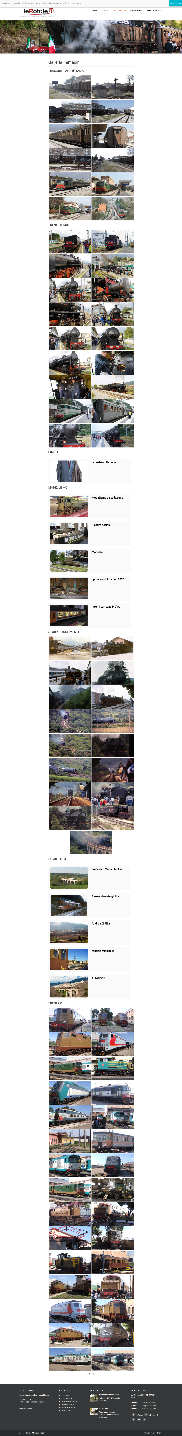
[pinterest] (144, 1419)
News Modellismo (68, 1404)
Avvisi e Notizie (136, 11)
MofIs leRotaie (66, 1410)
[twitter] (133, 1419)
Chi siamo (105, 11)
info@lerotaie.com (149, 1406)
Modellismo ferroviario (69, 1401)
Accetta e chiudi (175, 3)
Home (94, 11)
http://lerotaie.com (149, 1409)
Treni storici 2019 (67, 1398)
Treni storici (66, 1395)
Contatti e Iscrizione (154, 11)
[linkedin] (139, 1419)
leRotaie (28, 1433)
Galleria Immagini (119, 11)
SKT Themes (158, 1433)
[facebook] (133, 1414)
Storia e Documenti (68, 1407)
